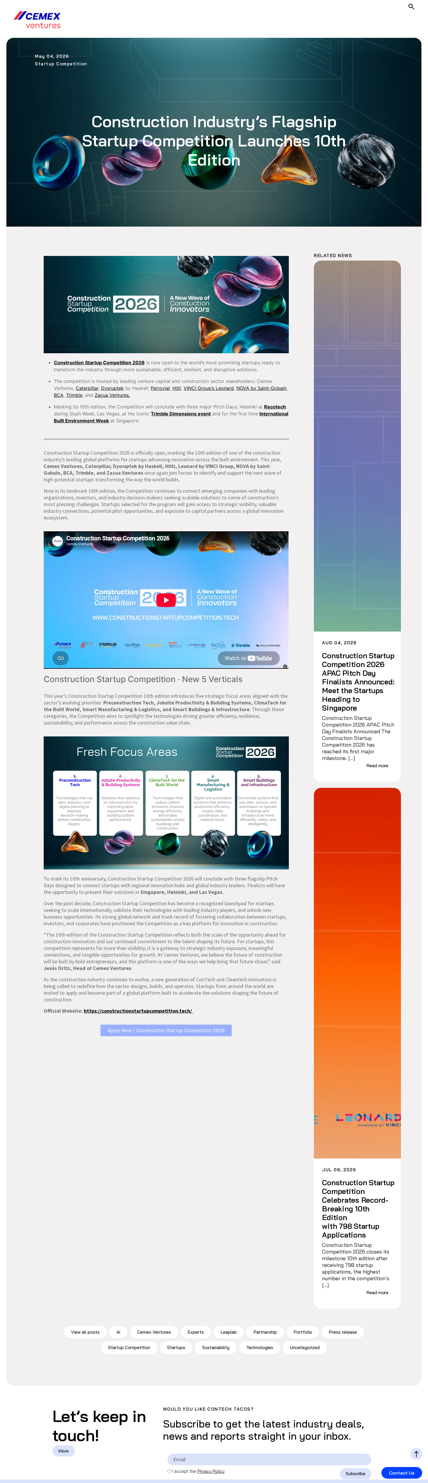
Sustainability (215, 1347)
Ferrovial (160, 388)
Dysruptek (112, 388)
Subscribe (355, 1473)
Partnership (265, 1332)
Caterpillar (87, 388)
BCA (58, 395)
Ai (118, 1332)
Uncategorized (305, 1347)
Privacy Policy (210, 1471)
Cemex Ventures (154, 1332)
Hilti (176, 388)
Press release (343, 1332)
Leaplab (229, 1332)
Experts (196, 1332)
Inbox (63, 1451)
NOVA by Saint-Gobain (261, 388)
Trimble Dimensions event (181, 414)
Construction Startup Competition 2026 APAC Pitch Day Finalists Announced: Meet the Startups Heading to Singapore (358, 681)
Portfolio (303, 1332)
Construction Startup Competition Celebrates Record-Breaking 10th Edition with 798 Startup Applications (358, 1208)
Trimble (74, 395)
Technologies (259, 1347)
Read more (377, 765)
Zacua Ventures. (112, 395)
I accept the (198, 1471)
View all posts (85, 1332)
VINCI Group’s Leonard (209, 388)
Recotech (275, 407)
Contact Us (402, 1473)
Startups (176, 1347)
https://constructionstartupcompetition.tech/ (138, 1010)
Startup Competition (129, 1347)
